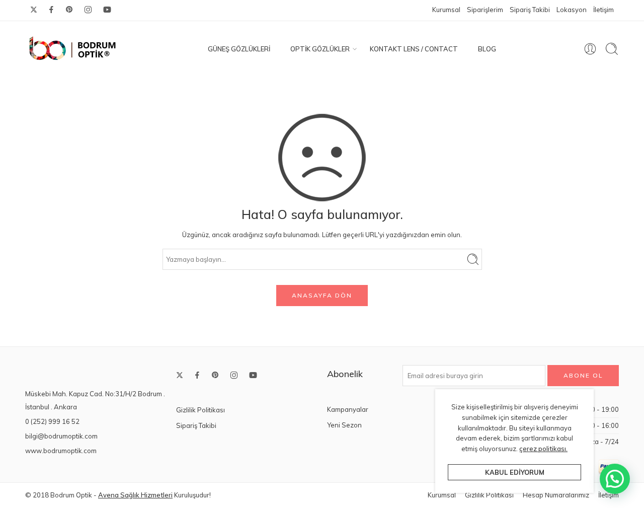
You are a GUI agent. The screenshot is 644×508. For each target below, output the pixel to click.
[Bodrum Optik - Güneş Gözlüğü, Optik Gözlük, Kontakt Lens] (73, 48)
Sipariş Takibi (530, 10)
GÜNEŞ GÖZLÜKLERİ (239, 49)
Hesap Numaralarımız (556, 495)
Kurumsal (446, 10)
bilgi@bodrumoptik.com (61, 436)
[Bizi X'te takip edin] (33, 9)
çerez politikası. (543, 449)
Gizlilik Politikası (200, 410)
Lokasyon (571, 10)
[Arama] (612, 49)
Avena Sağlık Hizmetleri (135, 495)
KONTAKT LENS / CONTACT (414, 49)
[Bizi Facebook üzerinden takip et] (51, 10)
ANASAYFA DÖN (322, 295)
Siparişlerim (485, 10)
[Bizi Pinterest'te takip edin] (69, 10)
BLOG (487, 49)
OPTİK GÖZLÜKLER (320, 49)
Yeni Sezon (344, 425)
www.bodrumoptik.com (61, 451)
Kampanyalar (347, 409)
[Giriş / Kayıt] (590, 49)
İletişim (603, 10)
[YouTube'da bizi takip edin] (107, 9)
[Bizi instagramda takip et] (88, 9)
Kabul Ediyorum (514, 472)
